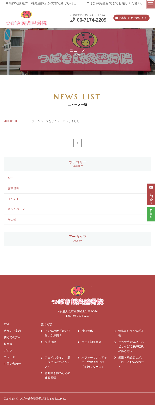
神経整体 (87, 330)
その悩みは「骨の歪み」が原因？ (57, 333)
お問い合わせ (12, 363)
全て (11, 177)
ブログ (8, 350)
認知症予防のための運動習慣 (57, 375)
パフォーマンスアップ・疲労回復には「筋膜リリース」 (94, 362)
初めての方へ (12, 337)
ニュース (9, 357)
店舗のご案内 (12, 330)
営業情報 (13, 188)
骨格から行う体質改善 (131, 333)
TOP (6, 324)
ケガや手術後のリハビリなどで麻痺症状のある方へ (131, 347)
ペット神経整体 (91, 342)
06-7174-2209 (91, 20)
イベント (13, 198)
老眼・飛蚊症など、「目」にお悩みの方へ (131, 362)
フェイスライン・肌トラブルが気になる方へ (57, 362)
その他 (12, 219)
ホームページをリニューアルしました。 (56, 121)
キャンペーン (16, 209)
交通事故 (50, 342)
